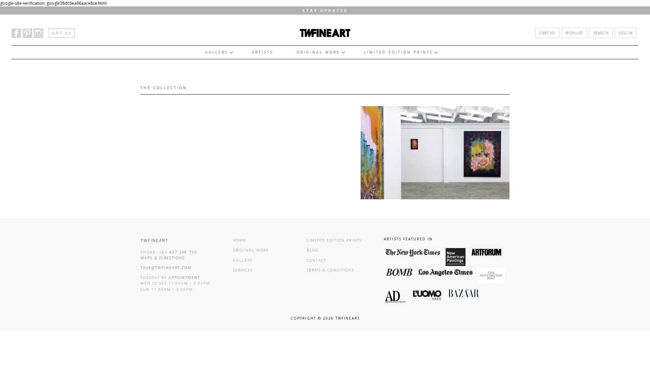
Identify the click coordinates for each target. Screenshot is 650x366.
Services (243, 269)
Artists (262, 52)
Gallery (216, 52)
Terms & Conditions (330, 269)
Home (239, 240)
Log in (626, 32)
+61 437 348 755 (178, 252)
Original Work (318, 52)
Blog (313, 249)
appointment (184, 277)
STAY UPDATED (325, 10)
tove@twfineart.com (166, 267)
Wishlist (574, 32)
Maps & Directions (162, 257)
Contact (316, 260)
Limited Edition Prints (398, 52)
